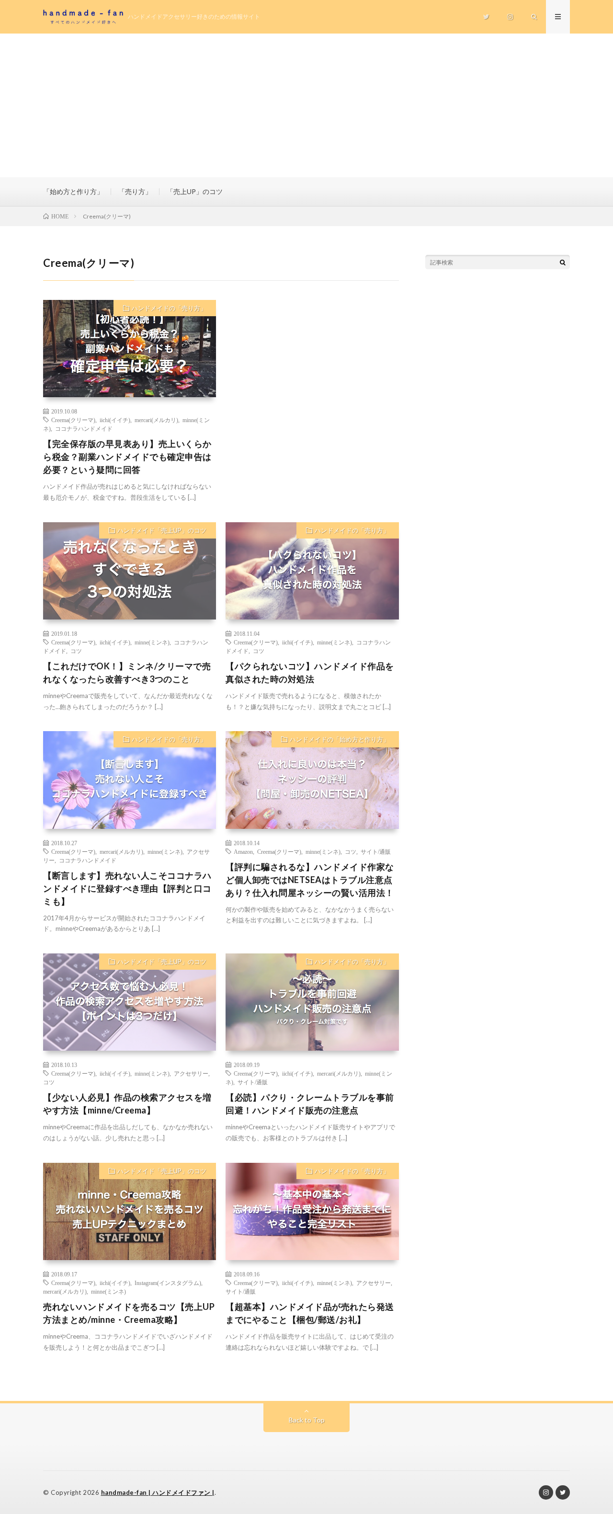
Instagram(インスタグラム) (168, 1282)
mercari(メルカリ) (156, 420)
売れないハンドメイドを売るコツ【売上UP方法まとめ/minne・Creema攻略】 (129, 1313)
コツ (76, 651)
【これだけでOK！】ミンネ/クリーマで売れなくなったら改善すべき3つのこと (127, 672)
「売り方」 (135, 191)
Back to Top (307, 1420)
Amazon (243, 851)
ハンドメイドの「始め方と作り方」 (339, 739)
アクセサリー (191, 1073)
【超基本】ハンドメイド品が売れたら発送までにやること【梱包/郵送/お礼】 (310, 1313)
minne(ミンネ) (152, 642)
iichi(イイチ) (115, 420)
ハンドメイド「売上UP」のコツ (161, 530)
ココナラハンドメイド (84, 428)
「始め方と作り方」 (73, 191)
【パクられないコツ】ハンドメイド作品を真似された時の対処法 (310, 672)
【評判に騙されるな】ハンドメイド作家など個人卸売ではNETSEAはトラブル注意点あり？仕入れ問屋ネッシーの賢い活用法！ (310, 879)
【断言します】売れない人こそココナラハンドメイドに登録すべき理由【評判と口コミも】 (127, 888)
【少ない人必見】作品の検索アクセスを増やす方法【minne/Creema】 (127, 1103)
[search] (563, 262)
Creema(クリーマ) (73, 420)
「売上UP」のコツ (195, 191)
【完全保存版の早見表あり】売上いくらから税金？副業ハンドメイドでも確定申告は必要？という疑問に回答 (127, 456)
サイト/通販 (376, 851)
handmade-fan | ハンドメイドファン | (158, 1492)
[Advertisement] (306, 105)
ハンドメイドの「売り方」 (169, 308)
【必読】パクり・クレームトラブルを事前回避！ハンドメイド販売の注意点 (310, 1103)
